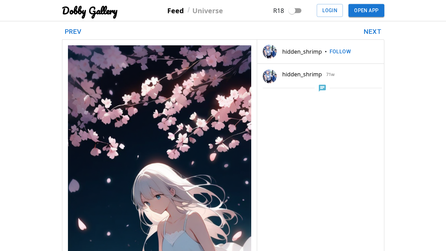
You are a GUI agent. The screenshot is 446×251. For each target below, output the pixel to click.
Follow (340, 51)
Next (372, 32)
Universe (207, 10)
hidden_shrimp (302, 51)
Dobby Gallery (89, 10)
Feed (175, 10)
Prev (73, 32)
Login (329, 10)
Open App (366, 10)
